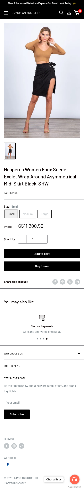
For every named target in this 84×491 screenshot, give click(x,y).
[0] (76, 12)
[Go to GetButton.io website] (74, 487)
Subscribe (17, 414)
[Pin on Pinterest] (62, 282)
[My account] (69, 13)
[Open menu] (6, 12)
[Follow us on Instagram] (14, 446)
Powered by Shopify (15, 482)
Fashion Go (11, 192)
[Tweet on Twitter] (70, 282)
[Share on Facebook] (55, 282)
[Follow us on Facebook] (6, 446)
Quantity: (10, 239)
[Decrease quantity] (22, 239)
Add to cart (42, 253)
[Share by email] (77, 282)
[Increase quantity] (43, 239)
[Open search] (61, 13)
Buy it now (42, 266)
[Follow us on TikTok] (21, 446)
